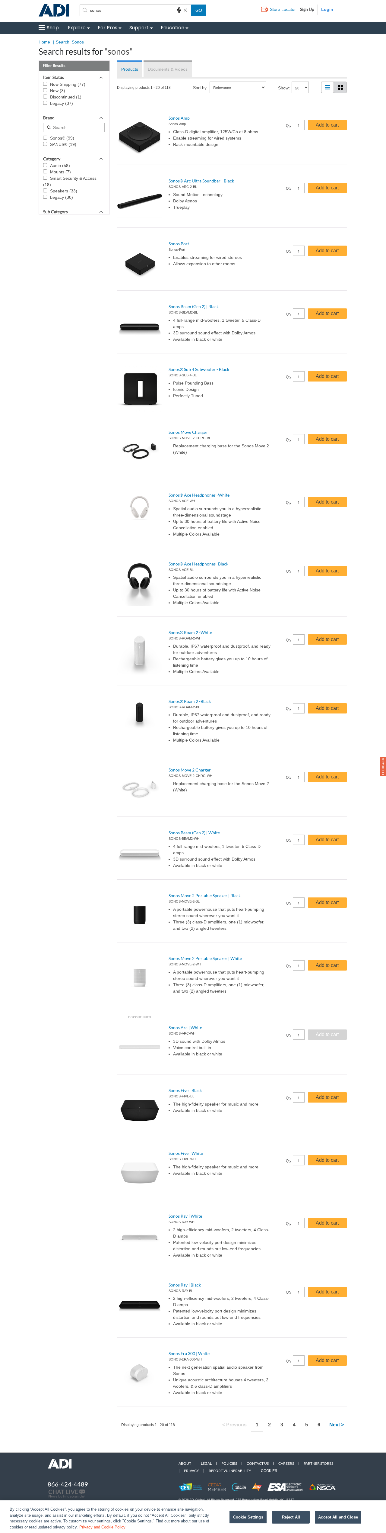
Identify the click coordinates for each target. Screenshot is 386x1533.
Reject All (291, 1517)
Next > (336, 1424)
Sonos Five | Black (185, 1090)
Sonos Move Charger (188, 432)
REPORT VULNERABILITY (230, 1470)
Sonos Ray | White (185, 1216)
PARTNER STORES (318, 1463)
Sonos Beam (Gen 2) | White (194, 832)
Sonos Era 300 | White (189, 1353)
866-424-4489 (68, 1484)
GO (198, 10)
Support (139, 27)
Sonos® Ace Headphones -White (199, 495)
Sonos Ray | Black (185, 1284)
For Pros (107, 27)
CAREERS (286, 1463)
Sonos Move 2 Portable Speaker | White (205, 958)
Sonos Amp (179, 118)
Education (172, 27)
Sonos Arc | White (185, 1027)
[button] (383, 766)
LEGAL (206, 1463)
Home (44, 42)
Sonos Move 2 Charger (190, 769)
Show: (284, 87)
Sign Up (307, 9)
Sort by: (200, 87)
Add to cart (327, 124)
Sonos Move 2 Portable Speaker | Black (205, 895)
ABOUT (185, 1463)
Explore (77, 27)
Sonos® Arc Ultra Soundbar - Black (201, 180)
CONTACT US (258, 1463)
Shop (53, 27)
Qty (288, 126)
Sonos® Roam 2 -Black (190, 701)
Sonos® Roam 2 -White (190, 632)
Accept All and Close (338, 1517)
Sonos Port (179, 243)
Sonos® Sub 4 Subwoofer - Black (199, 369)
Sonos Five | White (186, 1153)
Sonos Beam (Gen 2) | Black (194, 306)
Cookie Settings (248, 1517)
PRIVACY (191, 1470)
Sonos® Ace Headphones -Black (198, 563)
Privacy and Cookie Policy (102, 1527)
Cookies (269, 1471)
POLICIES (229, 1463)
